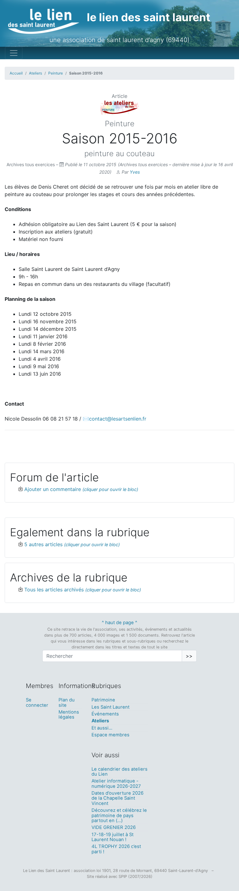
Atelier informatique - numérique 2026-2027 (116, 783)
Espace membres (110, 735)
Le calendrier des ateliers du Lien (119, 771)
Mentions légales (69, 714)
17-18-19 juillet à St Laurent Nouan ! (112, 837)
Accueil (16, 73)
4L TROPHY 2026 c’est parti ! (116, 849)
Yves (135, 172)
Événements (105, 714)
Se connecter (37, 702)
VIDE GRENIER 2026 (113, 827)
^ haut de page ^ (119, 622)
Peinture (55, 73)
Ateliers (35, 73)
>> (189, 656)
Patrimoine (103, 700)
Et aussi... (101, 728)
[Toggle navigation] (13, 53)
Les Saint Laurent (110, 707)
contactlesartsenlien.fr (117, 419)
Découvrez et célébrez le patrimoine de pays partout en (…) (119, 815)
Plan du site (67, 702)
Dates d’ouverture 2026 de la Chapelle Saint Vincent (117, 798)
